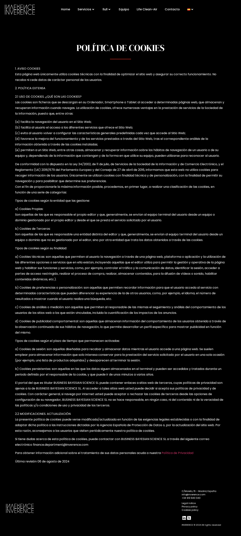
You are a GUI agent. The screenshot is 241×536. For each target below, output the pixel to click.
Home (65, 9)
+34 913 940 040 (191, 498)
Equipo (124, 9)
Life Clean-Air (147, 9)
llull (105, 9)
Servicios (84, 9)
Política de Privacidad (177, 453)
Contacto (172, 9)
